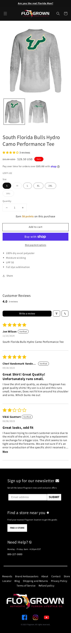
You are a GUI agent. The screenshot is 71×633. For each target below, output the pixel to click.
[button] (58, 13)
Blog (17, 581)
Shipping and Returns (35, 581)
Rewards (7, 576)
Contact (56, 576)
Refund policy (46, 585)
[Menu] (5, 13)
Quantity (7, 201)
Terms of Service (26, 585)
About (44, 576)
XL (38, 185)
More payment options (35, 245)
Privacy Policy (59, 581)
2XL (50, 185)
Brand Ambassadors (26, 576)
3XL (8, 193)
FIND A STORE (17, 528)
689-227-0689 (14, 554)
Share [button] (10, 275)
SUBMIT (54, 497)
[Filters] (56, 313)
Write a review (27, 313)
